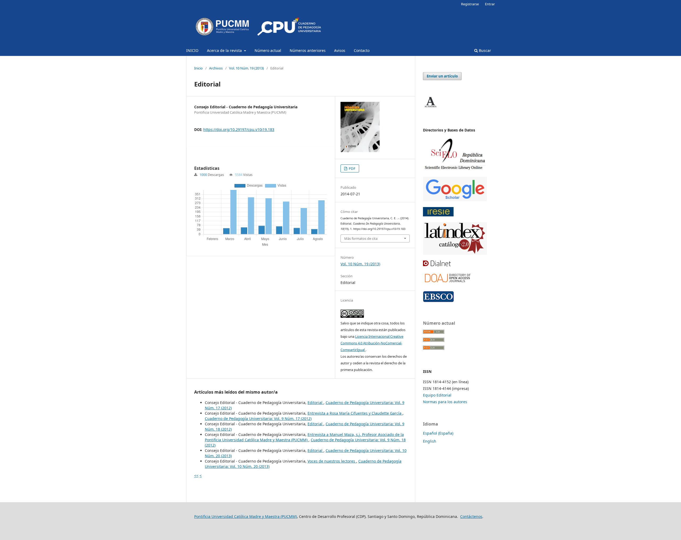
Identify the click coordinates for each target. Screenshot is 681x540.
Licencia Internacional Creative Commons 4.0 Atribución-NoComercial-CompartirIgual (371, 343)
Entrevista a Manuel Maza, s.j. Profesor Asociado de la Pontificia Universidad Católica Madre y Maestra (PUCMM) (304, 437)
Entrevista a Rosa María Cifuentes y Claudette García (355, 413)
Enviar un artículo (442, 76)
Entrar (490, 4)
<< (196, 475)
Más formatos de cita (360, 238)
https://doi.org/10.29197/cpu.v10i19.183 (238, 129)
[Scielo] (455, 169)
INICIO (192, 50)
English (429, 441)
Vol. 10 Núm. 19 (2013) (246, 68)
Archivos (216, 68)
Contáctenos (471, 516)
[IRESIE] (438, 214)
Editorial (315, 402)
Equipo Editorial (437, 395)
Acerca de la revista (225, 50)
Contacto (361, 50)
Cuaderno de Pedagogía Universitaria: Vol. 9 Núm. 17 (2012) (258, 418)
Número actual (268, 50)
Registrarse (470, 4)
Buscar (484, 50)
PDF (351, 168)
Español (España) (438, 433)
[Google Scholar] (455, 199)
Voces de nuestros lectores (332, 461)
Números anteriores (308, 50)
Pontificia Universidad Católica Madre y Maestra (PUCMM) (245, 516)
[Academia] (430, 107)
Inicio (198, 68)
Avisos (339, 50)
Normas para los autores (445, 401)
